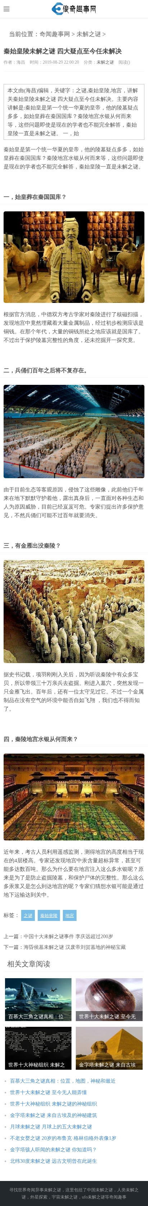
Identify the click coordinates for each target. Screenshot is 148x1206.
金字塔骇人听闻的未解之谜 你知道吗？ (53, 1149)
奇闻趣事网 (55, 34)
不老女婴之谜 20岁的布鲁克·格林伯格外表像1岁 (63, 1138)
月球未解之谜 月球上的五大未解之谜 (51, 1126)
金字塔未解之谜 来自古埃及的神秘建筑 (53, 1115)
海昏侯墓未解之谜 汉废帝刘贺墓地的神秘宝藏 (75, 947)
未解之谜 (89, 34)
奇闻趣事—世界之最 (74, 9)
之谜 (28, 915)
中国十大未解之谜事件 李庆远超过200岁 (68, 936)
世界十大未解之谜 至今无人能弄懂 (48, 1092)
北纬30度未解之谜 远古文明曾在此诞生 (53, 1161)
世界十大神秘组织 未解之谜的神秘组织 (53, 1104)
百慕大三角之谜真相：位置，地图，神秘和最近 (63, 1081)
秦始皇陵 (48, 915)
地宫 (69, 915)
